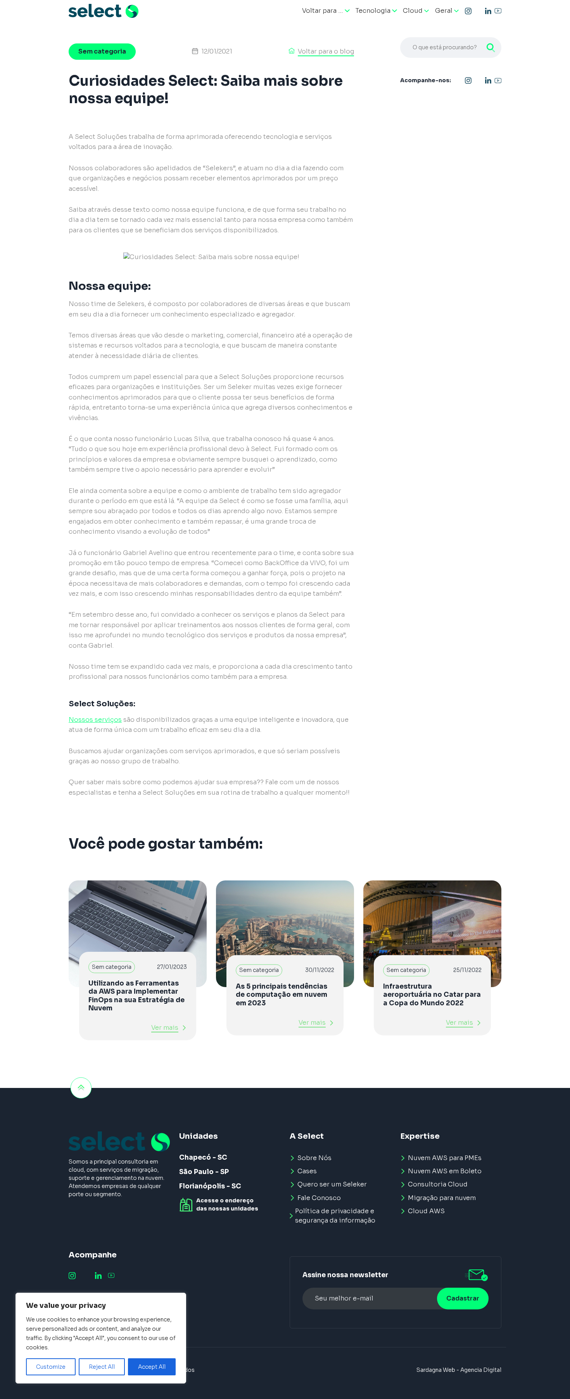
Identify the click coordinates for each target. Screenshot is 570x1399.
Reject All (102, 1366)
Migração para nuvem (442, 1198)
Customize (51, 1366)
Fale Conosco (319, 1198)
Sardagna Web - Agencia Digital (458, 1369)
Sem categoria (102, 51)
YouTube (497, 10)
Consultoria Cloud (438, 1184)
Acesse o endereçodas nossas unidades (227, 1204)
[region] (101, 1338)
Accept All (152, 1366)
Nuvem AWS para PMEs (445, 1158)
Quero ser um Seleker (332, 1184)
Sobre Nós (314, 1158)
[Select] (103, 11)
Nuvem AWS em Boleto (445, 1171)
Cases (307, 1171)
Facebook (478, 10)
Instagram (468, 10)
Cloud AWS (426, 1211)
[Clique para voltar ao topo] (81, 1088)
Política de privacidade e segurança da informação (335, 1215)
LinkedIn (488, 10)
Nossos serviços (95, 720)
